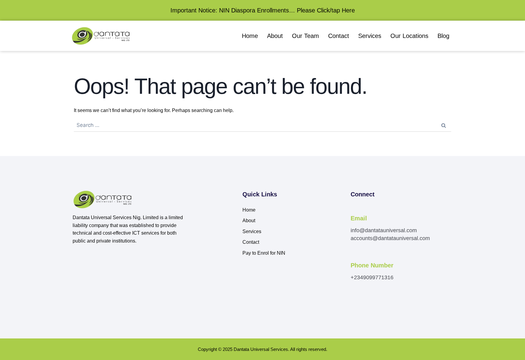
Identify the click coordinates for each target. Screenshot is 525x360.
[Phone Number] (354, 257)
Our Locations (409, 35)
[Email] (354, 210)
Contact (338, 35)
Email (359, 218)
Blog (443, 35)
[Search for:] (262, 125)
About (275, 35)
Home (250, 35)
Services (369, 35)
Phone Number (372, 265)
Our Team (305, 35)
